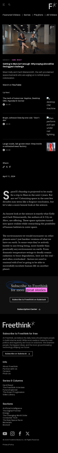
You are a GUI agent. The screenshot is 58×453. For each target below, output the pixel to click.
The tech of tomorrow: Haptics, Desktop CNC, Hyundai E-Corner (21, 99)
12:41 (8, 124)
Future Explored (10, 390)
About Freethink (10, 366)
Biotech (6, 425)
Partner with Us (10, 369)
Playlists (38, 15)
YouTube (16, 85)
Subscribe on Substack (16, 354)
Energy (6, 413)
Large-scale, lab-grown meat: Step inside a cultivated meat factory (22, 145)
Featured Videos (11, 15)
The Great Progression (13, 392)
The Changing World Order (15, 415)
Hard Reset (17, 60)
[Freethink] (53, 6)
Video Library (9, 395)
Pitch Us (7, 374)
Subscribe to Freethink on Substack (29, 300)
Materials (7, 422)
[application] (29, 39)
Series (27, 15)
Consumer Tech (10, 418)
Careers (6, 371)
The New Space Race (13, 420)
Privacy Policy (8, 445)
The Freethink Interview (13, 387)
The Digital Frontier (12, 411)
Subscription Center (27, 309)
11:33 (8, 104)
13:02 (8, 150)
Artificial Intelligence (12, 408)
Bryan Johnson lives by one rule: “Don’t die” (21, 119)
